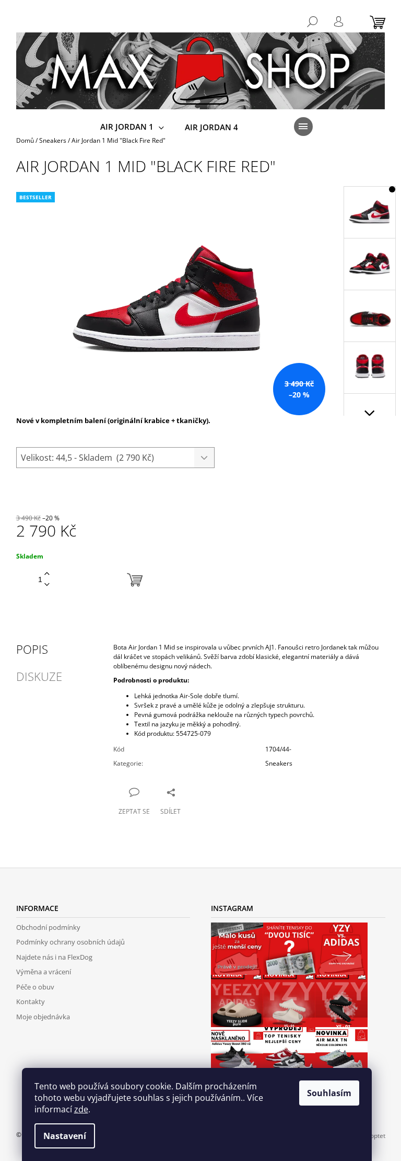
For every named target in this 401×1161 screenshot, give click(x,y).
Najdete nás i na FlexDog (54, 957)
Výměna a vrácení (43, 971)
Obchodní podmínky (48, 927)
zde (81, 1109)
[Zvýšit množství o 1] (47, 573)
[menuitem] (132, 126)
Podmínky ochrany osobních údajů (70, 942)
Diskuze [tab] (39, 676)
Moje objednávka (43, 1016)
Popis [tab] (32, 649)
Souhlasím (329, 1093)
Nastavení (64, 1136)
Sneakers (278, 763)
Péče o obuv (35, 987)
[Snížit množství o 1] (47, 584)
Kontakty (30, 1001)
